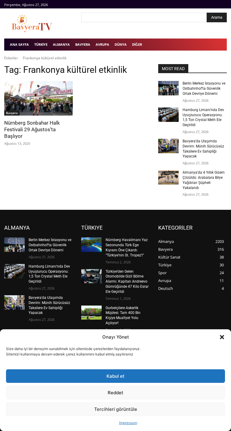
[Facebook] (209, 4)
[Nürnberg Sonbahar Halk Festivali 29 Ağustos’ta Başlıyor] (38, 98)
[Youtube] (223, 4)
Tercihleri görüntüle (115, 409)
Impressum (128, 422)
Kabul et (115, 376)
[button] (222, 337)
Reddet (115, 392)
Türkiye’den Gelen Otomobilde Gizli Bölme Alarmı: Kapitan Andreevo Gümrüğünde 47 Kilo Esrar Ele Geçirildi (127, 281)
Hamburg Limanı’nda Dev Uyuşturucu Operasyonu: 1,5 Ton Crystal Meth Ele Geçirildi (203, 117)
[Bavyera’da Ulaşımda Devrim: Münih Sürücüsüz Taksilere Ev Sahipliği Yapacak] (168, 146)
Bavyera (12, 113)
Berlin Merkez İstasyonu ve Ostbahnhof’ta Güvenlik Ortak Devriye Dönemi (204, 88)
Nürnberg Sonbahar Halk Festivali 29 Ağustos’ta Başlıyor (32, 129)
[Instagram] (216, 4)
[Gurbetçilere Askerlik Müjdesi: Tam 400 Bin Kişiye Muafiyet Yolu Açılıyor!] (91, 312)
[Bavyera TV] (38, 23)
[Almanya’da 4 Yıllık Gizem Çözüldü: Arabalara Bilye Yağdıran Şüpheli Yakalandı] (168, 177)
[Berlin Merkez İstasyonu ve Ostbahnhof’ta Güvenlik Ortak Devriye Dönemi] (168, 88)
